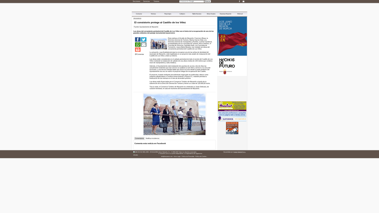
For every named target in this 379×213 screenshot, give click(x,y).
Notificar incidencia (152, 138)
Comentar (140, 54)
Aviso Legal (177, 156)
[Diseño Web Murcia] (232, 111)
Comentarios (139, 138)
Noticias (153, 14)
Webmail (240, 14)
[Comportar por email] (143, 45)
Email (243, 1)
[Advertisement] (232, 88)
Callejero (182, 14)
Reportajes (167, 14)
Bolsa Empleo (211, 14)
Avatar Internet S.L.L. (239, 152)
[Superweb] (232, 121)
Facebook (239, 1)
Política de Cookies (200, 156)
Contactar (139, 14)
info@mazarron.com (167, 156)
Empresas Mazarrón (225, 14)
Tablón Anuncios (196, 14)
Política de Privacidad (188, 156)
